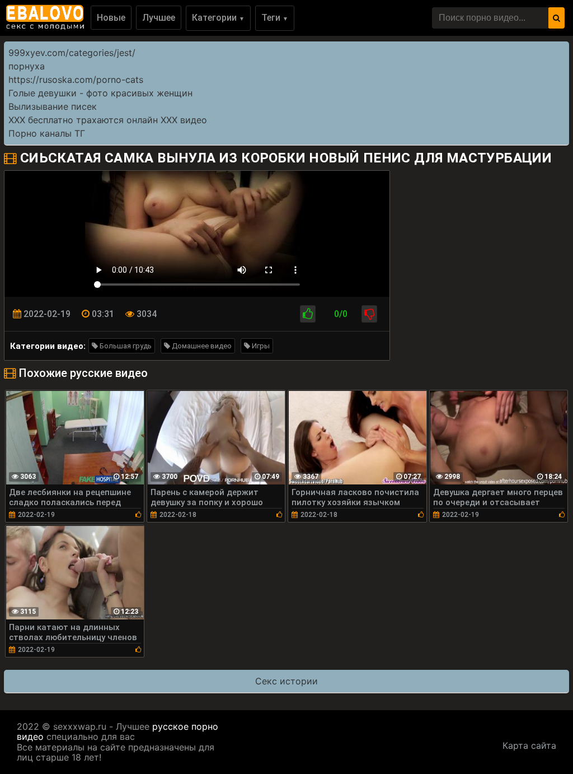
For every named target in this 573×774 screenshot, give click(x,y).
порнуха (26, 66)
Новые (111, 17)
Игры (260, 346)
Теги (274, 17)
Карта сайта (529, 745)
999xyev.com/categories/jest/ (71, 52)
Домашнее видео (201, 346)
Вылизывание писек (52, 106)
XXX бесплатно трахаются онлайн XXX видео (107, 119)
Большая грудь (125, 346)
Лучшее (158, 17)
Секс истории (286, 681)
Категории (218, 17)
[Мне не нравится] (369, 314)
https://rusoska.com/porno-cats (75, 79)
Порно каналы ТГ (46, 133)
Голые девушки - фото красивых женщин (100, 93)
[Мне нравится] (308, 314)
